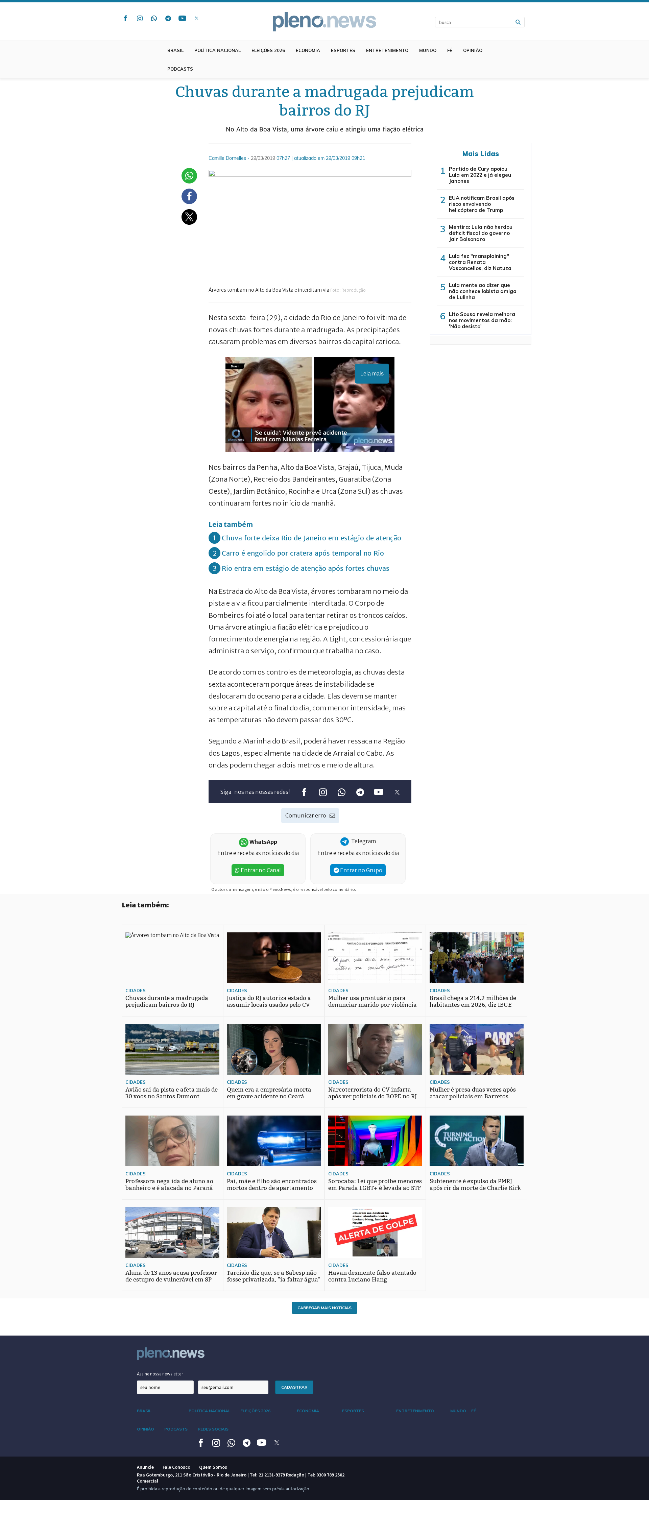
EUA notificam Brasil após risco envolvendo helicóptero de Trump (481, 204)
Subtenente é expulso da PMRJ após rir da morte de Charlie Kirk (475, 1185)
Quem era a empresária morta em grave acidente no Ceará (269, 1093)
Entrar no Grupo (360, 870)
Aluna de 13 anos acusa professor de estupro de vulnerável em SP (171, 1276)
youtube (182, 18)
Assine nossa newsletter (160, 1373)
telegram (168, 18)
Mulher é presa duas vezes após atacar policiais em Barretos (473, 1093)
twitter (196, 18)
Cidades (135, 990)
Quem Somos (213, 1467)
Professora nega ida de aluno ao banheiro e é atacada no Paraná (169, 1185)
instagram (139, 18)
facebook (125, 18)
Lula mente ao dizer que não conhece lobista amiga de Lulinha (482, 291)
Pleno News (324, 21)
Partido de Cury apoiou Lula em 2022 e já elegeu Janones (480, 175)
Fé (449, 50)
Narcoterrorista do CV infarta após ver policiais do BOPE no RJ (372, 1093)
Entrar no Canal (260, 870)
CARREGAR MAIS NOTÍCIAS (324, 1307)
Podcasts (180, 69)
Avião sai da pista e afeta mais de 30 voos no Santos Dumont (171, 1093)
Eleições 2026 (268, 50)
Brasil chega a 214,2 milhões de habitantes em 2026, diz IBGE (473, 1001)
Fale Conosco (176, 1467)
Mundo (427, 50)
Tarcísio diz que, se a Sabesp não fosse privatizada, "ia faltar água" (273, 1276)
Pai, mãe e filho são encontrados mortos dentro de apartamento (272, 1185)
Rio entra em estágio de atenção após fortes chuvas (305, 568)
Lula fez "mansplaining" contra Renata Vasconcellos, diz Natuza (480, 262)
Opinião (472, 50)
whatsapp (154, 18)
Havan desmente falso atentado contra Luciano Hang (372, 1276)
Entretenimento (387, 50)
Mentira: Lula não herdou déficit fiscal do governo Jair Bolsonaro (480, 233)
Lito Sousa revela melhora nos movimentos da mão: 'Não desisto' (482, 320)
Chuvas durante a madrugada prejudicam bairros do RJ (166, 1001)
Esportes (343, 50)
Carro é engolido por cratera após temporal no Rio (303, 553)
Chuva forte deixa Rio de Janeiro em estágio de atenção (311, 538)
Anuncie (145, 1467)
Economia (308, 50)
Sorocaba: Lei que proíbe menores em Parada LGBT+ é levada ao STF (375, 1185)
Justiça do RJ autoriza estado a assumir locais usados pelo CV (269, 1001)
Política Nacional (217, 50)
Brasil (175, 50)
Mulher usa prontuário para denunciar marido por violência (372, 1001)
